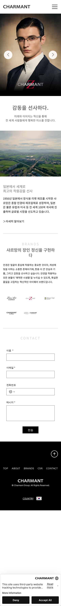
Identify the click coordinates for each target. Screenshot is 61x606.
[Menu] (55, 7)
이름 (9, 350)
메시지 (10, 402)
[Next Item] (53, 55)
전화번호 (11, 385)
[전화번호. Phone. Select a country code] (12, 392)
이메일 (10, 367)
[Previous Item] (8, 55)
